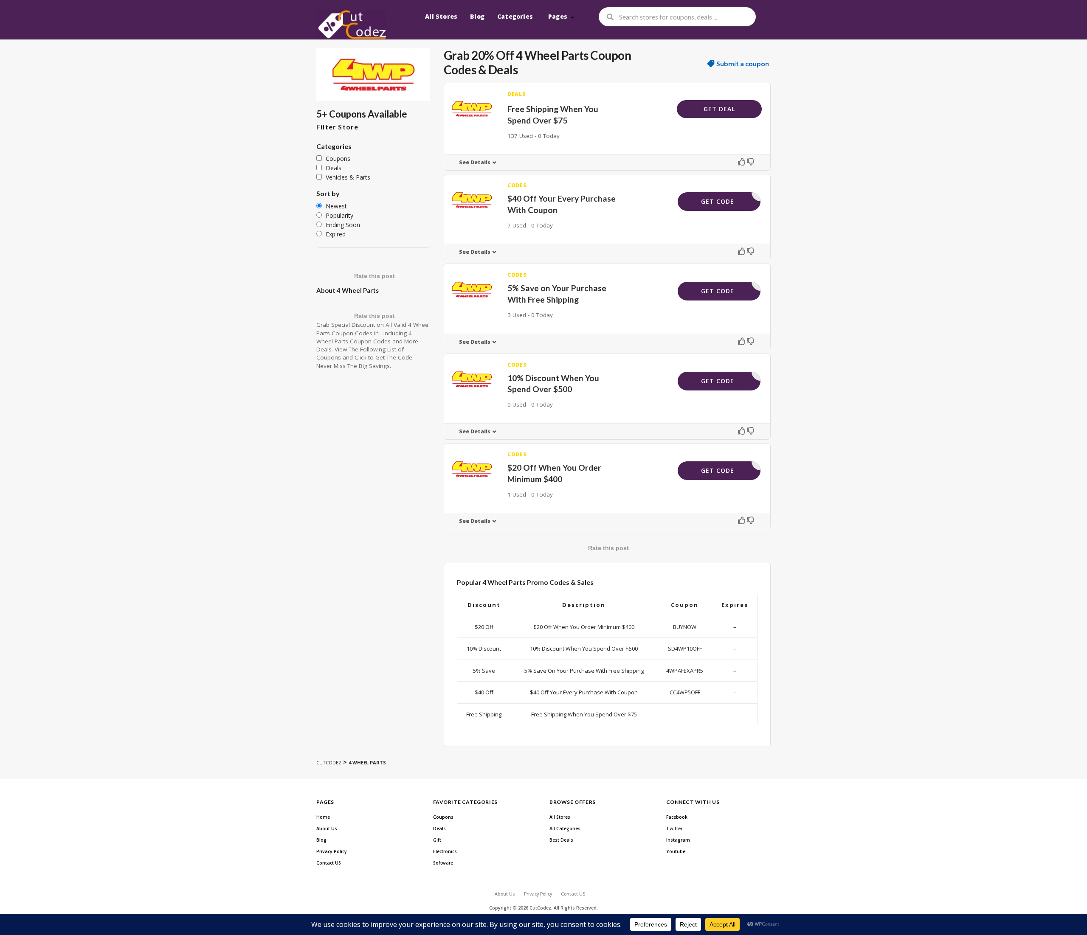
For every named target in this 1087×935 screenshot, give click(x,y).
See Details (474, 162)
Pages (557, 16)
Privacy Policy (331, 851)
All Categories (564, 828)
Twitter (674, 828)
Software (443, 863)
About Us (326, 828)
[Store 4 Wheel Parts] (373, 74)
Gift (437, 840)
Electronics (445, 851)
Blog (477, 16)
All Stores (441, 16)
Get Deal (719, 109)
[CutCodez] (351, 24)
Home (323, 817)
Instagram (678, 840)
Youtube (675, 851)
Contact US (328, 863)
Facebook (676, 817)
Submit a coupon (742, 63)
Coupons (443, 817)
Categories (515, 16)
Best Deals (561, 840)
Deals (439, 828)
